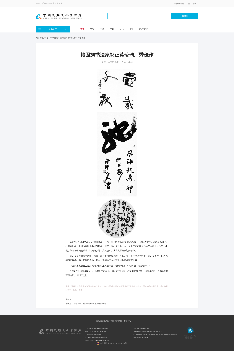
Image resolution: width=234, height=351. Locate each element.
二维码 (193, 3)
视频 (112, 29)
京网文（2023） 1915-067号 (190, 336)
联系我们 (100, 321)
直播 (131, 29)
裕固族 (63, 38)
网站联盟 (118, 321)
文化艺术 (72, 38)
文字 (92, 29)
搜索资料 (184, 16)
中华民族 (54, 38)
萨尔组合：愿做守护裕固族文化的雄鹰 (90, 303)
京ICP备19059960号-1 (142, 328)
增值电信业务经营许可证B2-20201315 (148, 331)
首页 (82, 29)
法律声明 (109, 321)
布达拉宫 (143, 29)
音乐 (121, 29)
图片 (102, 29)
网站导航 (180, 3)
